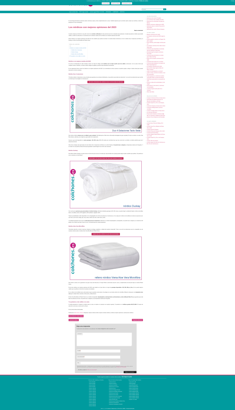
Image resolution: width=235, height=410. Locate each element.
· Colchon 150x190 (92, 396)
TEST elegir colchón (83, 11)
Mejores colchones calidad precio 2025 (155, 24)
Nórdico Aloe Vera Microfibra (77, 54)
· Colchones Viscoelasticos (113, 402)
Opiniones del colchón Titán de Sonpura (155, 29)
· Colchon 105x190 (92, 388)
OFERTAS (122, 11)
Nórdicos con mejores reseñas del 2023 (78, 47)
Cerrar (232, 0)
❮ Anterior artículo (74, 320)
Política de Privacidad (121, 366)
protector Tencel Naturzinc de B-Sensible (156, 117)
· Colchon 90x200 (91, 386)
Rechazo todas (105, 3)
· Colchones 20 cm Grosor (113, 386)
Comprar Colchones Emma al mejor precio (156, 97)
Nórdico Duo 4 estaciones (77, 49)
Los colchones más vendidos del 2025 (155, 19)
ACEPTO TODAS (116, 3)
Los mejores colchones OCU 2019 (154, 66)
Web (78, 362)
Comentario (79, 333)
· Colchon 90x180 (91, 383)
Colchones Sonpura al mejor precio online (156, 105)
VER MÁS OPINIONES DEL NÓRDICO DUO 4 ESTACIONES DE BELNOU (106, 82)
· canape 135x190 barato (133, 388)
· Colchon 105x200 (92, 389)
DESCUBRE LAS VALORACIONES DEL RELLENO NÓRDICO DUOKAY (105, 158)
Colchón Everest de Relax (152, 132)
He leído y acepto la (87, 369)
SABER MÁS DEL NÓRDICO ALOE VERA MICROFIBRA (106, 234)
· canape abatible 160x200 (133, 397)
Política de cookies (143, 0)
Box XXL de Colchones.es (152, 143)
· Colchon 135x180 (92, 393)
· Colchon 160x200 (92, 399)
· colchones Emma (112, 381)
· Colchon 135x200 (92, 394)
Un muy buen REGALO (152, 112)
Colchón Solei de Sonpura (152, 129)
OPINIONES (108, 11)
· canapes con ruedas (132, 399)
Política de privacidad (92, 369)
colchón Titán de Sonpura (152, 140)
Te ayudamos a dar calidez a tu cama (77, 56)
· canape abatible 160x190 (133, 396)
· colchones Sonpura (112, 383)
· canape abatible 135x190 (133, 393)
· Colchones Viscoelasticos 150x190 (115, 404)
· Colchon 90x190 (91, 385)
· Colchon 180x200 (92, 402)
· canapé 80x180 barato (133, 385)
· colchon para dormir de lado (114, 397)
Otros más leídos (150, 91)
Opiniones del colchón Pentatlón (154, 18)
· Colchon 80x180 (91, 381)
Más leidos (77, 312)
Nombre (78, 350)
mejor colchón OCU (73, 11)
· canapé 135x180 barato (133, 386)
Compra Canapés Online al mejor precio (155, 110)
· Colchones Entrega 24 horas (114, 389)
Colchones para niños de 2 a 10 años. (155, 61)
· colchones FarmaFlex (112, 385)
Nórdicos (82, 312)
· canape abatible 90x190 (133, 391)
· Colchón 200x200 (92, 405)
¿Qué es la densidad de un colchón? (155, 71)
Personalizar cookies (126, 3)
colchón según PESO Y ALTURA (97, 11)
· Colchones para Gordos (113, 393)
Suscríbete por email (76, 316)
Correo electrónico (80, 356)
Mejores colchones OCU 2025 (153, 34)
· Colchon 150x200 (92, 397)
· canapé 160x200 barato (133, 389)
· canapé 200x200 (131, 383)
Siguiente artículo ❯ (137, 320)
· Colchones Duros (112, 388)
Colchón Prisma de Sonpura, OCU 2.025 (156, 131)
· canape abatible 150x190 (133, 394)
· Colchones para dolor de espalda (115, 396)
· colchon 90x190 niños (112, 399)
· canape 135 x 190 (132, 381)
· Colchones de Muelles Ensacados (115, 391)
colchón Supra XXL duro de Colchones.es (156, 142)
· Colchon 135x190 (92, 391)
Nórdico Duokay (75, 52)
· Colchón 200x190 (92, 404)
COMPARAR (115, 11)
